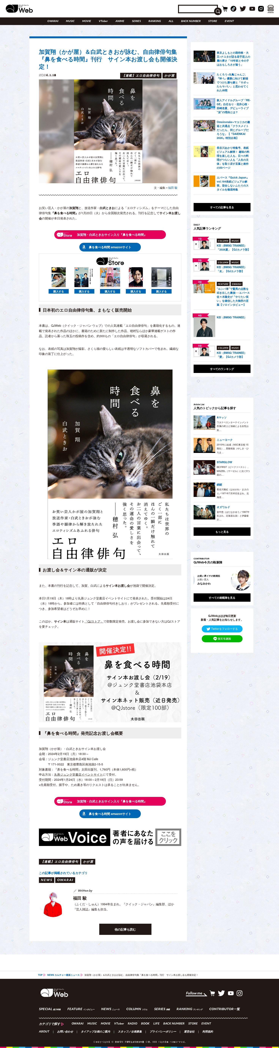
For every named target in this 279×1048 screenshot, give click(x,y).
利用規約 (207, 1032)
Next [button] (244, 580)
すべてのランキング (222, 369)
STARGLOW (224, 462)
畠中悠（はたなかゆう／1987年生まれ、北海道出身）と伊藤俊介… (233, 515)
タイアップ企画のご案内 (95, 1032)
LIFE (156, 1023)
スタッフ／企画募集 (130, 1032)
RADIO (132, 1023)
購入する (58, 291)
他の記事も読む (125, 929)
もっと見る (222, 531)
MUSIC (70, 21)
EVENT (229, 21)
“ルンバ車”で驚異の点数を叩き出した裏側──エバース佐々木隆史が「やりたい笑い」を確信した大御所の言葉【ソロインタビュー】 (233, 296)
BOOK (145, 1023)
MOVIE (86, 21)
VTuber (103, 21)
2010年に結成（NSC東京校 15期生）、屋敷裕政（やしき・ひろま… (233, 448)
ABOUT (44, 1032)
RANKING (154, 21)
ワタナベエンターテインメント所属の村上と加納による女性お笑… (233, 426)
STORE (212, 21)
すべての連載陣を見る (222, 597)
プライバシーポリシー (163, 1032)
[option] (225, 580)
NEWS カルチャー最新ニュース (63, 975)
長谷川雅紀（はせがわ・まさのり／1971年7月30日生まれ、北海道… (233, 493)
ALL (171, 21)
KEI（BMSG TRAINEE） (232, 317)
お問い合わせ (65, 1032)
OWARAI (52, 21)
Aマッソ (222, 417)
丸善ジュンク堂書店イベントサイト (78, 774)
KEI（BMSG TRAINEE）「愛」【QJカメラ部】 (232, 355)
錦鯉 (219, 484)
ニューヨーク (225, 440)
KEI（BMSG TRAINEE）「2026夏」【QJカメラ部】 (233, 247)
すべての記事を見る (222, 207)
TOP (40, 975)
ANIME (119, 21)
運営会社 (189, 1032)
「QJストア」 (93, 621)
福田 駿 (172, 188)
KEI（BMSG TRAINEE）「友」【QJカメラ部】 (232, 269)
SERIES (136, 21)
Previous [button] (197, 580)
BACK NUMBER (191, 21)
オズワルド (223, 507)
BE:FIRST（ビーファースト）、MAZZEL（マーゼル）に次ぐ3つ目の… (233, 470)
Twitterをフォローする (224, 628)
